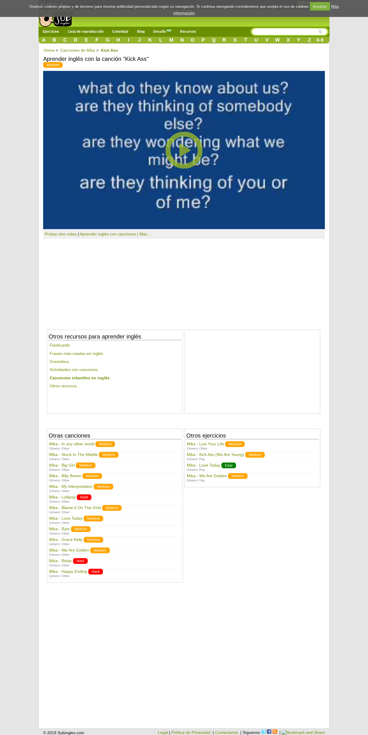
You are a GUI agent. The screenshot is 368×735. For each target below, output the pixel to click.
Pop (202, 459)
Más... (145, 234)
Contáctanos (226, 732)
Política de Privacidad (190, 732)
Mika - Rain (59, 529)
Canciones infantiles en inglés (80, 378)
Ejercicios (51, 32)
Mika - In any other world (72, 444)
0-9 (320, 40)
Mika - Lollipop (62, 497)
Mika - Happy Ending (68, 571)
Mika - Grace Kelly (66, 539)
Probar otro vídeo (61, 234)
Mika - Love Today (66, 518)
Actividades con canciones (74, 369)
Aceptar (320, 6)
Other (66, 448)
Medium (53, 65)
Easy (229, 465)
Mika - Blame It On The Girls (75, 507)
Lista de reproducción (85, 32)
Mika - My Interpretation (71, 486)
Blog (141, 32)
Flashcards (60, 345)
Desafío (160, 32)
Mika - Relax (60, 560)
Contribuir (120, 32)
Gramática (59, 361)
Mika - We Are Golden (69, 550)
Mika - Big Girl (62, 465)
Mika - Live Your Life (205, 444)
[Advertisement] (184, 282)
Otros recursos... (65, 386)
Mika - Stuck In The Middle (73, 454)
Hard (84, 497)
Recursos (188, 32)
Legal (163, 732)
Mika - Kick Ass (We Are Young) (215, 454)
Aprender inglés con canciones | (109, 234)
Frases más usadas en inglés (76, 353)
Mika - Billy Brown (65, 475)
